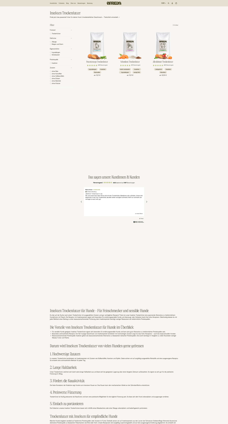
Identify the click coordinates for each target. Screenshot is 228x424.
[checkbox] (55, 33)
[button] (97, 65)
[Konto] (172, 3)
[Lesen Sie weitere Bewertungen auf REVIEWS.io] (138, 222)
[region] (114, 201)
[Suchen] (168, 3)
